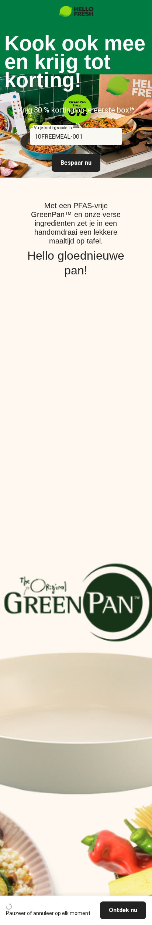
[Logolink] (76, 15)
